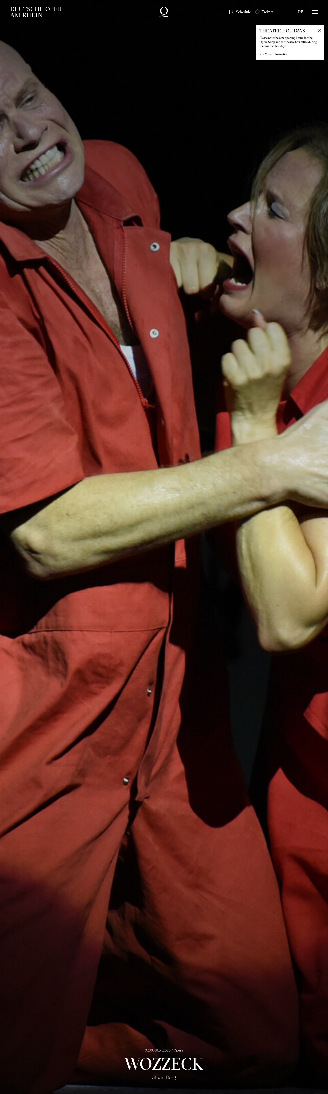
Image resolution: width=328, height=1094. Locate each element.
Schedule (243, 11)
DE (300, 11)
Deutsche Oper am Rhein (36, 12)
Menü (315, 12)
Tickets (267, 11)
